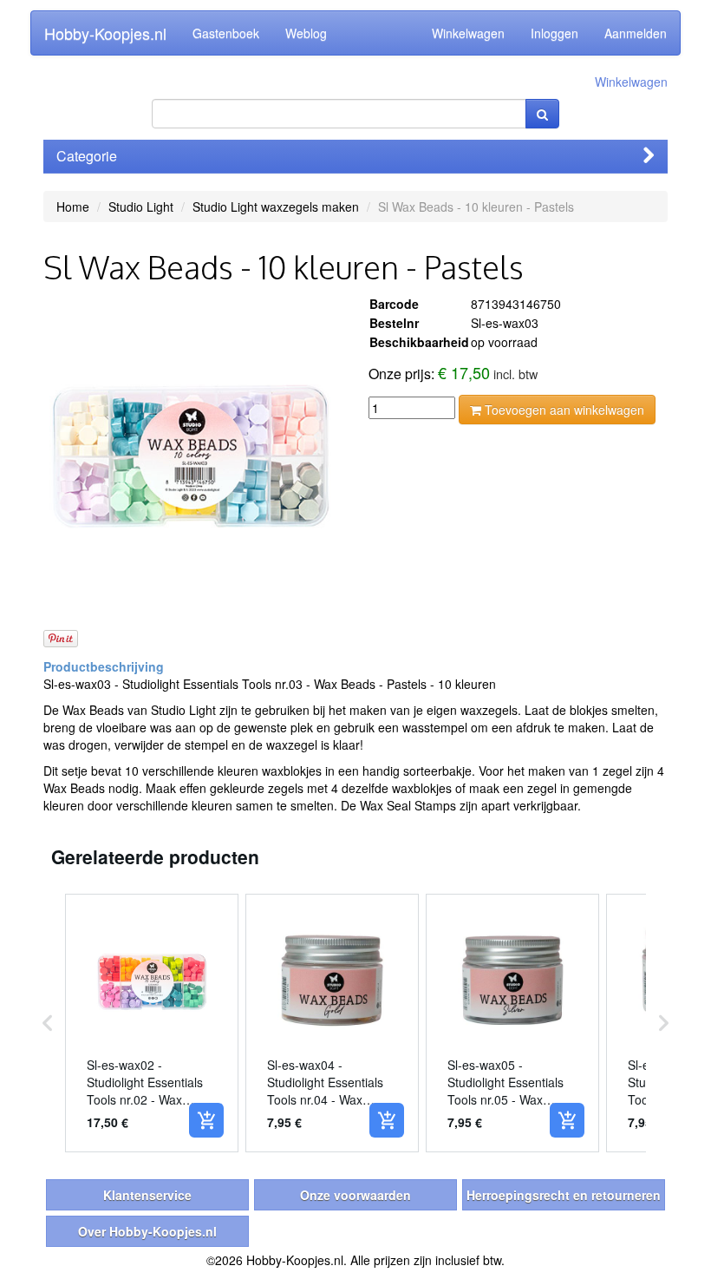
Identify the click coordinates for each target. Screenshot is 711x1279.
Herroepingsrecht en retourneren (563, 1195)
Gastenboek (225, 33)
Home (72, 206)
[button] (47, 1023)
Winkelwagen (468, 33)
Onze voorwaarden (355, 1195)
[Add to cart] (206, 1120)
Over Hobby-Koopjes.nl (147, 1231)
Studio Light (140, 206)
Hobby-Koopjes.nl (105, 33)
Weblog (306, 33)
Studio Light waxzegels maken (275, 206)
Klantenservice (147, 1195)
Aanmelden (635, 33)
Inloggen (554, 33)
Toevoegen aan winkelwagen (562, 409)
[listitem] (151, 1023)
